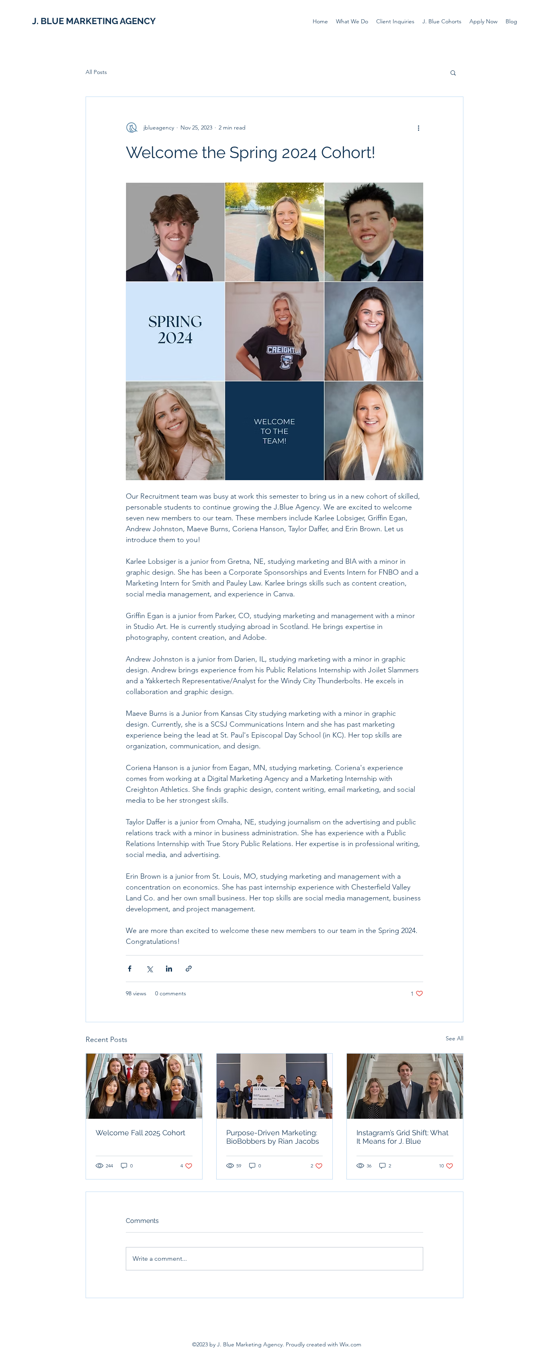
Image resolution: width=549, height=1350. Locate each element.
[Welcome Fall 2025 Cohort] (144, 1086)
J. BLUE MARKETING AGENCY (94, 21)
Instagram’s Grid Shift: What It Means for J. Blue (402, 1136)
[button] (453, 72)
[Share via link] (189, 968)
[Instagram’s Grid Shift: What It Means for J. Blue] (405, 1086)
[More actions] (418, 127)
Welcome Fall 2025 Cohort (140, 1132)
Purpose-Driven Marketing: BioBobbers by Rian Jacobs (272, 1136)
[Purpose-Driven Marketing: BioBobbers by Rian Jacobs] (275, 1086)
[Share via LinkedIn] (169, 968)
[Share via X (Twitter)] (149, 968)
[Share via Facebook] (129, 968)
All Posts (96, 72)
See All (454, 1038)
